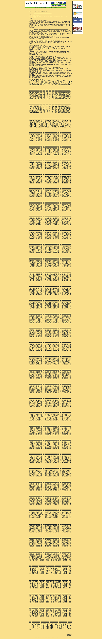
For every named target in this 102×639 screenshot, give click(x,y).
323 (44, 91)
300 (52, 90)
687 (44, 105)
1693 (66, 150)
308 (64, 90)
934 (37, 114)
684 (40, 105)
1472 (64, 139)
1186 (65, 125)
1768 (41, 154)
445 (59, 95)
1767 (40, 154)
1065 (51, 120)
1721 (36, 152)
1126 (39, 123)
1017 (43, 118)
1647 (62, 148)
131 (52, 83)
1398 (49, 136)
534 (67, 98)
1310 (49, 132)
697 (59, 105)
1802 (64, 155)
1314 (56, 132)
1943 (40, 163)
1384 (64, 135)
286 (31, 90)
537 (30, 99)
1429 (66, 137)
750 (55, 107)
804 (52, 109)
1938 (30, 163)
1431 (70, 137)
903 (33, 113)
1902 (45, 161)
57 (45, 81)
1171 (37, 125)
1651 (70, 148)
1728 (49, 152)
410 (49, 94)
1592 (41, 146)
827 (44, 110)
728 (64, 106)
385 (53, 93)
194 (61, 85)
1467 (55, 139)
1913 (66, 161)
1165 (68, 124)
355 (50, 92)
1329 (43, 133)
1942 (38, 163)
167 (62, 84)
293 (41, 90)
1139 (63, 123)
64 (53, 81)
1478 (34, 140)
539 (33, 99)
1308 (45, 132)
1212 (30, 127)
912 (46, 113)
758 (67, 107)
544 (40, 99)
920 (58, 113)
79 (69, 81)
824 (40, 110)
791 (33, 109)
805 (53, 109)
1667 (58, 149)
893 (59, 112)
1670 (64, 149)
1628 (68, 147)
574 (43, 100)
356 (52, 92)
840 (64, 110)
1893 (70, 160)
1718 (30, 152)
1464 (49, 139)
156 (46, 84)
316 (34, 91)
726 (61, 106)
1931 (58, 162)
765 (36, 108)
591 (68, 100)
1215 (36, 127)
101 (50, 82)
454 (31, 96)
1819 (55, 156)
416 (58, 94)
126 (44, 83)
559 (62, 99)
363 (62, 92)
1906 (53, 161)
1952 (57, 163)
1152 (45, 124)
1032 (30, 119)
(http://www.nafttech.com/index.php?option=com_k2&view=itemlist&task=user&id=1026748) (53, 29)
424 (69, 94)
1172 (39, 125)
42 (29, 81)
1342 (68, 133)
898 (67, 112)
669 (59, 104)
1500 (34, 141)
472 (58, 96)
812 (64, 109)
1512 (56, 141)
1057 (36, 120)
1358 (57, 134)
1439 (43, 138)
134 (56, 83)
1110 (52, 122)
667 (56, 104)
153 (41, 84)
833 (53, 110)
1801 (62, 155)
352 (46, 92)
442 (55, 95)
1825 (66, 156)
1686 (53, 150)
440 (52, 95)
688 (46, 105)
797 (41, 109)
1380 (57, 135)
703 (68, 105)
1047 (58, 119)
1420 (49, 137)
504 (64, 97)
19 (47, 80)
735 (33, 107)
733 (30, 107)
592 (70, 100)
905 (36, 113)
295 (44, 90)
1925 (47, 162)
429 (36, 95)
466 (49, 96)
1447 (58, 138)
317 (36, 91)
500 (58, 97)
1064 (49, 120)
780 (58, 108)
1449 (62, 138)
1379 (55, 135)
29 (58, 80)
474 (61, 96)
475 (62, 96)
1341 (66, 133)
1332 (49, 133)
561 (65, 99)
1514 (60, 141)
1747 (43, 153)
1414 (38, 137)
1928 (53, 162)
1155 (50, 124)
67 (56, 81)
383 (50, 93)
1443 (51, 138)
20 (48, 80)
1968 (45, 164)
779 (56, 108)
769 (41, 108)
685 (41, 105)
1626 (64, 147)
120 (35, 83)
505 (65, 97)
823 (39, 110)
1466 (53, 139)
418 (61, 94)
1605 (66, 146)
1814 (45, 156)
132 (53, 83)
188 (52, 85)
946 (55, 114)
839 (62, 110)
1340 (64, 133)
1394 (41, 136)
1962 (34, 164)
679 (33, 105)
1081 (40, 121)
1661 (47, 149)
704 (70, 105)
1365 (70, 134)
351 (44, 92)
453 (30, 96)
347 (39, 92)
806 (55, 109)
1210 (67, 126)
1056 (34, 120)
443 (56, 95)
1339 (62, 133)
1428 (64, 137)
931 (33, 114)
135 (57, 83)
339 (68, 91)
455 (33, 96)
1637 (43, 148)
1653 (32, 149)
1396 (45, 136)
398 (31, 94)
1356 (53, 134)
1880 (45, 160)
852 (40, 111)
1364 (68, 134)
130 (50, 83)
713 (41, 106)
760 (70, 107)
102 (52, 82)
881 (41, 112)
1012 (34, 118)
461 (41, 96)
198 (67, 85)
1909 (58, 161)
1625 (62, 147)
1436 (38, 138)
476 (64, 96)
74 (63, 81)
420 (64, 94)
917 (53, 113)
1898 (38, 161)
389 (59, 93)
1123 (34, 123)
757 (65, 107)
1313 (55, 132)
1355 (51, 134)
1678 (38, 150)
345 (36, 92)
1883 (51, 160)
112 (66, 82)
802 (49, 109)
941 (47, 114)
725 (59, 106)
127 (46, 83)
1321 (70, 132)
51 (39, 81)
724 (58, 106)
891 (56, 112)
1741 (32, 153)
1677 (36, 150)
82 (29, 82)
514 (37, 98)
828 (46, 110)
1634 (38, 148)
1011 (32, 118)
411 (50, 94)
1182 (57, 125)
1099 (32, 122)
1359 (58, 134)
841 (65, 110)
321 (41, 91)
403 (39, 94)
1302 (34, 132)
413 (53, 94)
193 (59, 85)
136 (59, 83)
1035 (36, 119)
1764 (34, 154)
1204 (56, 126)
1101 (36, 122)
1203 (54, 126)
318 (37, 91)
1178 (50, 125)
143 (69, 83)
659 (44, 104)
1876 (38, 160)
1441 (47, 138)
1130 (47, 123)
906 (37, 113)
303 (56, 90)
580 (52, 100)
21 (49, 80)
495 (50, 97)
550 (49, 99)
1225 (55, 127)
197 (65, 85)
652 (34, 104)
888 (52, 112)
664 (52, 104)
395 (68, 93)
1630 (30, 148)
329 (53, 91)
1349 (40, 134)
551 (50, 99)
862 (55, 111)
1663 (51, 149)
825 (41, 110)
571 (39, 100)
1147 (36, 124)
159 (50, 84)
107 (59, 82)
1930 (57, 162)
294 (43, 90)
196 (64, 85)
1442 (49, 138)
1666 (57, 149)
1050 (64, 119)
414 (55, 94)
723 (56, 106)
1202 (52, 126)
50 (38, 81)
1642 (53, 148)
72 (61, 81)
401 (36, 94)
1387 (70, 135)
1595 (47, 146)
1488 (53, 140)
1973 (55, 164)
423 (68, 94)
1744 (38, 153)
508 (70, 97)
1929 (55, 162)
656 (40, 104)
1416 (41, 137)
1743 (36, 153)
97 (45, 82)
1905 (51, 161)
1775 (55, 154)
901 (30, 113)
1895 (32, 161)
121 (37, 83)
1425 (58, 137)
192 (58, 85)
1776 (57, 154)
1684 (49, 150)
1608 (30, 147)
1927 (51, 162)
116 (30, 83)
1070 (60, 120)
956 (70, 114)
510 (31, 98)
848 (34, 111)
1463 (47, 139)
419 (62, 94)
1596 (49, 146)
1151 (43, 124)
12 (40, 80)
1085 (47, 121)
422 (67, 94)
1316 (60, 132)
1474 (68, 139)
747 (50, 107)
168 (64, 84)
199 (68, 85)
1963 (36, 164)
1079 (36, 121)
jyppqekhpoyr (36, 67)
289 (36, 90)
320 (40, 91)
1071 (62, 120)
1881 (47, 160)
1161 (61, 124)
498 (55, 97)
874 (31, 112)
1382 (60, 135)
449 (65, 95)
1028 (64, 118)
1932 (60, 162)
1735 (62, 152)
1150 (41, 124)
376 (40, 93)
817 (30, 110)
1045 (55, 119)
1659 (43, 149)
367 (68, 92)
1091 (58, 121)
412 (52, 94)
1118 (66, 122)
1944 (41, 163)
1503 (40, 141)
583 (56, 100)
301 (53, 90)
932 (34, 114)
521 (47, 98)
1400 (53, 136)
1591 (40, 146)
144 (71, 83)
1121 (30, 123)
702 (67, 105)
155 (44, 84)
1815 (47, 156)
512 (34, 98)
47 (35, 81)
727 (62, 106)
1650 (68, 148)
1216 (38, 127)
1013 (36, 118)
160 (52, 84)
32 (61, 80)
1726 (45, 152)
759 (68, 107)
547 (44, 99)
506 (67, 97)
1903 (47, 161)
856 (46, 111)
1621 (55, 147)
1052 (68, 119)
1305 (40, 132)
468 (52, 96)
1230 (64, 127)
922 (61, 113)
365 (65, 92)
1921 (40, 162)
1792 (45, 155)
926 (67, 113)
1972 (53, 164)
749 (53, 107)
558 (61, 99)
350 (43, 92)
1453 (70, 138)
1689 (58, 150)
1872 (30, 160)
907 (39, 113)
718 (49, 106)
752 (58, 107)
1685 (51, 150)
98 (46, 82)
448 (64, 95)
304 (58, 90)
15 (43, 80)
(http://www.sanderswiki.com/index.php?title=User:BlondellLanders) (50, 40)
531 (62, 98)
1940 (34, 163)
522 (49, 98)
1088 (53, 121)
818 (31, 110)
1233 (70, 127)
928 (69, 113)
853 (41, 111)
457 (36, 96)
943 (50, 114)
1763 (32, 154)
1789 (40, 155)
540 (34, 99)
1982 (30, 165)
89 (37, 82)
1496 (68, 140)
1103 (39, 122)
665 (53, 104)
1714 (64, 151)
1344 (30, 134)
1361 (62, 134)
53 (41, 81)
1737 (66, 152)
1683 (47, 150)
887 (50, 112)
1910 (60, 161)
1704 (45, 151)
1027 (62, 118)
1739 (70, 152)
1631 (32, 148)
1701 (40, 151)
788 (70, 108)
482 (31, 97)
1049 (62, 119)
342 (31, 92)
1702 (41, 151)
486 (37, 97)
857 (47, 111)
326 (49, 91)
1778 (60, 154)
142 (68, 83)
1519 (70, 141)
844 (70, 110)
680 (34, 105)
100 (49, 82)
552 (52, 99)
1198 (45, 126)
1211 (69, 126)
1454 (30, 139)
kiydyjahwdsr (36, 56)
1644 (57, 148)
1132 (50, 123)
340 (70, 91)
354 (49, 92)
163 (56, 84)
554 (55, 99)
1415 (39, 137)
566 (31, 100)
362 (61, 92)
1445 (55, 138)
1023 (55, 118)
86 (34, 82)
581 (53, 100)
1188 (68, 125)
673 (65, 104)
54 (42, 81)
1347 (36, 134)
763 (33, 108)
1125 (37, 123)
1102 (37, 122)
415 (56, 94)
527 (56, 98)
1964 (38, 164)
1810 (38, 156)
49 (37, 81)
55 (43, 81)
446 (61, 95)
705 (30, 106)
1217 (40, 127)
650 (31, 104)
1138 (61, 123)
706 (31, 106)
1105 (43, 122)
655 (39, 104)
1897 (36, 161)
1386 (68, 135)
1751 (51, 153)
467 (50, 96)
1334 (53, 133)
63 (52, 81)
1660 (45, 149)
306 (61, 90)
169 (65, 84)
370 (31, 93)
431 (39, 95)
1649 (66, 148)
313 (30, 91)
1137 (59, 123)
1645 (58, 148)
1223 (51, 127)
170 (67, 84)
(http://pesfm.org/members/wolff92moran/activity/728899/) (47, 56)
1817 (51, 156)
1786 (34, 155)
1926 (49, 162)
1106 (45, 122)
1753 (55, 153)
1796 (53, 155)
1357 (55, 134)
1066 (53, 120)
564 (70, 99)
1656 (38, 149)
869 (65, 111)
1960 (30, 164)
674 (67, 104)
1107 (47, 122)
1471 (62, 139)
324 (46, 91)
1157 (54, 124)
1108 (48, 122)
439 (50, 95)
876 (34, 112)
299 (50, 90)
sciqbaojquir (36, 13)
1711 (58, 151)
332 (58, 91)
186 (49, 85)
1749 (47, 153)
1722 (38, 152)
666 (55, 104)
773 (47, 108)
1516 (64, 141)
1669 (62, 149)
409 (47, 94)
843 (68, 110)
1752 (53, 153)
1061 (43, 120)
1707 (51, 151)
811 (62, 109)
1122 (32, 123)
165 (59, 84)
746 (49, 107)
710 (37, 106)
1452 (68, 138)
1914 (68, 161)
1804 (68, 155)
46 (34, 81)
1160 (59, 124)
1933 (62, 162)
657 (41, 104)
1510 (53, 141)
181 (41, 85)
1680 (41, 150)
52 (40, 81)
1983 (32, 165)
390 (61, 93)
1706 (49, 151)
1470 (60, 139)
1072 (64, 120)
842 (67, 110)
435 (44, 95)
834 (55, 110)
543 (39, 99)
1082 (41, 121)
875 (33, 112)
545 (41, 99)
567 (33, 100)
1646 (60, 148)
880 (40, 112)
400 (34, 94)
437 (47, 95)
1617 (47, 147)
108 (61, 82)
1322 (30, 133)
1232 (68, 127)
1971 (51, 164)
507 (68, 97)
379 (44, 93)
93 (41, 82)
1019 (47, 118)
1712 (60, 151)
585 (59, 100)
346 (37, 92)
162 (55, 84)
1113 (57, 122)
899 (68, 112)
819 (33, 110)
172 (70, 84)
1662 (49, 149)
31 (60, 80)
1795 (51, 155)
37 (66, 80)
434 (43, 95)
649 (30, 104)
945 (53, 114)
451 (68, 95)
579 (50, 100)
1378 (53, 135)
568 (34, 100)
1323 (32, 133)
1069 (58, 120)
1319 (66, 132)
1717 (70, 151)
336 (64, 91)
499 (56, 97)
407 (44, 94)
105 (56, 82)
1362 (64, 134)
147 (33, 84)
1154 (48, 124)
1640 (49, 148)
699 (62, 105)
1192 (34, 126)
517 (41, 98)
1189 (70, 125)
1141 (67, 123)
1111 (54, 122)
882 (43, 112)
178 (37, 85)
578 (49, 100)
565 (30, 100)
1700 (38, 151)
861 (53, 111)
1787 (36, 155)
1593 (43, 146)
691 (50, 105)
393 (65, 93)
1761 (70, 153)
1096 (68, 121)
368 (70, 92)
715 (44, 106)
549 (47, 99)
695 (56, 105)
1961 (32, 164)
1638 (45, 148)
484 (34, 97)
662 (49, 104)
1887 (58, 160)
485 (36, 97)
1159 (57, 124)
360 (58, 92)
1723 (40, 152)
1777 (58, 154)
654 (37, 104)
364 (64, 92)
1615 (43, 147)
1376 (49, 135)
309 (65, 90)
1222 (49, 127)
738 (37, 107)
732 (69, 106)
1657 (40, 149)
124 (41, 83)
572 (40, 100)
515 (38, 98)
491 (44, 97)
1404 (60, 136)
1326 (38, 133)
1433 (32, 138)
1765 (36, 154)
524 (52, 98)
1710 (57, 151)
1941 (36, 163)
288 (34, 90)
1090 (57, 121)
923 (62, 113)
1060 (41, 120)
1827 (70, 156)
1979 (66, 164)
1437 (40, 138)
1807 (32, 156)
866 (61, 111)
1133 (52, 123)
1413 (36, 137)
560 (64, 99)
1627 (66, 147)
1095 (66, 121)
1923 (43, 162)
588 (64, 100)
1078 (34, 121)
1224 (53, 127)
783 (62, 108)
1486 (49, 140)
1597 (51, 146)
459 (39, 96)
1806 (30, 156)
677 (30, 105)
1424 (56, 137)
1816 (49, 156)
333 (59, 91)
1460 (41, 139)
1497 (70, 140)
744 (46, 107)
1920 (38, 162)
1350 (41, 134)
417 (59, 94)
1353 (47, 134)
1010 (30, 118)
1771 (47, 154)
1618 (49, 147)
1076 (30, 121)
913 (47, 113)
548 (46, 99)
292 (40, 90)
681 (36, 105)
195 (62, 85)
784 (64, 108)
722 (55, 106)
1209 (65, 126)
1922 (41, 162)
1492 (60, 140)
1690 (60, 150)
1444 (53, 138)
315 (33, 91)
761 (30, 108)
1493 (62, 140)
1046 (57, 119)
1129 (45, 123)
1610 (34, 147)
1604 (64, 146)
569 (36, 100)
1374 (45, 135)
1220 (45, 127)
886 (49, 112)
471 (56, 96)
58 (46, 81)
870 (67, 111)
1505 (43, 141)
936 (40, 114)
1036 (38, 119)
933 (36, 114)
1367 (32, 135)
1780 (64, 154)
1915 (70, 161)
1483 (43, 140)
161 (53, 84)
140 (65, 83)
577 (47, 100)
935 (39, 114)
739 (39, 107)
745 (47, 107)
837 (59, 110)
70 (59, 81)
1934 (64, 162)
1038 (41, 119)
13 (41, 80)
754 (61, 107)
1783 (70, 154)
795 (39, 109)
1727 (47, 152)
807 (56, 109)
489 (41, 97)
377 (41, 93)
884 (46, 112)
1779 (62, 154)
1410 (30, 137)
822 (37, 110)
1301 (32, 132)
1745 (40, 153)
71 (60, 81)
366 (67, 92)
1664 (53, 149)
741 (41, 107)
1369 (36, 135)
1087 (51, 121)
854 (43, 111)
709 (36, 106)
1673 (70, 149)
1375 (47, 135)
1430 (68, 137)
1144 (30, 124)
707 (33, 106)
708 (34, 106)
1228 (60, 127)
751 (56, 107)
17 (45, 80)
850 (37, 111)
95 (43, 82)
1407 (66, 136)
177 (36, 85)
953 (65, 114)
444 (58, 95)
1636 (41, 148)
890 (55, 112)
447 (62, 95)
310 (67, 90)
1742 (34, 153)
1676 (34, 150)
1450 (64, 138)
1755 (58, 153)
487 (39, 97)
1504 (41, 141)
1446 (57, 138)
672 (64, 104)
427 (33, 95)
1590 (38, 146)
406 (43, 94)
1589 (36, 146)
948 (58, 114)
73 (62, 81)
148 (34, 84)
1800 (60, 155)
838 (61, 110)
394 (67, 93)
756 (64, 107)
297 (47, 90)
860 (52, 111)
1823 (62, 156)
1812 (41, 156)
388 (58, 93)
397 (30, 94)
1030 (68, 118)
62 (51, 81)
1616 (45, 147)
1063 (47, 120)
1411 (32, 137)
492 (46, 97)
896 (64, 112)
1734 (60, 152)
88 (36, 82)
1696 (30, 151)
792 (34, 109)
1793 (47, 155)
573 (41, 100)
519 (44, 98)
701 (65, 105)
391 (62, 93)
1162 (63, 124)
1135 (56, 123)
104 (55, 82)
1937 (70, 162)
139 (63, 83)
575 (44, 100)
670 (61, 104)
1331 (47, 133)
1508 (49, 141)
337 (65, 91)
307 (62, 90)
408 (46, 94)
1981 (70, 164)
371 (33, 93)
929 (30, 114)
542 (37, 99)
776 (52, 108)
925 (65, 113)
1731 (55, 152)
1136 (57, 123)
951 (62, 114)
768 (40, 108)
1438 (41, 138)
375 (39, 93)
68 (57, 81)
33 (62, 80)
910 (43, 113)
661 (47, 104)
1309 (47, 132)
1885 (55, 160)
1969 (47, 164)
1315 (58, 132)
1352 (45, 134)
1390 (34, 136)
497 (53, 97)
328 (52, 91)
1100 (34, 122)
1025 (58, 118)
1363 (66, 134)
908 (40, 113)
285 (30, 90)
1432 (30, 138)
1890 (64, 160)
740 (40, 107)
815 (68, 109)
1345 (32, 134)
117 (31, 83)
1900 (41, 161)
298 (49, 90)
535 (68, 98)
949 (59, 114)
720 (52, 106)
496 (52, 97)
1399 (51, 136)
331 (56, 91)
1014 (38, 118)
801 (47, 109)
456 (34, 96)
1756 (60, 153)
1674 (30, 150)
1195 (39, 126)
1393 (40, 136)
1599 (55, 146)
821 (36, 110)
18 (46, 80)
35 (64, 80)
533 (65, 98)
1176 (47, 125)
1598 (53, 146)
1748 (45, 153)
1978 (64, 164)
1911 (62, 161)
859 (50, 111)
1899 (40, 161)
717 (47, 106)
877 (36, 112)
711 (38, 106)
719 (50, 106)
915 (50, 113)
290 (37, 90)
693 (53, 105)
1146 (34, 124)
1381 (58, 135)
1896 (34, 161)
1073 (66, 120)
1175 (45, 125)
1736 (64, 152)
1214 (34, 127)
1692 (64, 150)
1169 (34, 125)
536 (69, 98)
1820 (56, 156)
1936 (68, 162)
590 (67, 100)
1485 (47, 140)
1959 (70, 163)
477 (65, 96)
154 (43, 84)
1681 (43, 150)
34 (63, 80)
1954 (60, 163)
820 (34, 110)
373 (36, 93)
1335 (55, 133)
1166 (70, 124)
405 (41, 94)
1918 (34, 162)
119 (34, 83)
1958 (68, 163)
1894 (30, 161)
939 (44, 114)
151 (39, 84)
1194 (37, 126)
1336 (57, 133)
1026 (60, 118)
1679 (40, 150)
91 (39, 82)
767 (39, 108)
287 (33, 90)
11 (39, 80)
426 (31, 95)
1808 (34, 156)
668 (58, 104)
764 (34, 108)
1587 (32, 146)
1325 (36, 133)
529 (59, 98)
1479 (36, 140)
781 (59, 108)
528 (58, 98)
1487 (51, 140)
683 (39, 105)
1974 (57, 164)
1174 (43, 125)
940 (46, 114)
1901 (43, 161)
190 (55, 85)
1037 (40, 119)
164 (58, 84)
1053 (70, 119)
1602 (60, 146)
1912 (64, 161)
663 (50, 104)
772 (46, 108)
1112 (56, 122)
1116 (63, 122)
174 (31, 85)
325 (47, 91)
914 (49, 113)
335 (62, 91)
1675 (32, 150)
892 (58, 112)
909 (41, 113)
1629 (70, 147)
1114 (59, 122)
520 (46, 98)
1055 (32, 120)
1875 (36, 160)
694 (55, 105)
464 (46, 96)
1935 (66, 162)
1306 (41, 132)
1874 (34, 160)
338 (67, 91)
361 (59, 92)
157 (47, 84)
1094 (64, 121)
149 (36, 84)
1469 (58, 139)
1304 (38, 132)
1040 (45, 119)
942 (49, 114)
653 (36, 104)
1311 (51, 132)
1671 (66, 149)
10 (38, 80)
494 (49, 97)
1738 (68, 152)
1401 (55, 136)
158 (49, 84)
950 (61, 114)
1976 (60, 164)
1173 (41, 125)
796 (40, 109)
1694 (68, 150)
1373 (43, 135)
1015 (39, 118)
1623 (58, 147)
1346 (34, 134)
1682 (45, 150)
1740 (30, 153)
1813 (43, 156)
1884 (53, 160)
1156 (52, 124)
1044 (53, 119)
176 (34, 85)
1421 (51, 137)
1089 (55, 121)
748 (52, 107)
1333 (51, 133)
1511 (55, 141)
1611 (36, 147)
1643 (55, 148)
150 (37, 84)
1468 (57, 139)
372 (34, 93)
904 (34, 113)
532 (64, 98)
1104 (41, 122)
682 (37, 105)
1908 (57, 161)
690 (49, 105)
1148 (37, 124)
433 (41, 95)
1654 (34, 149)
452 (70, 95)
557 (59, 99)
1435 (36, 138)
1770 (45, 154)
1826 (68, 156)
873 (30, 112)
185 (47, 85)
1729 (51, 152)
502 (61, 97)
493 (47, 97)
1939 (32, 163)
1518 (68, 141)
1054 (30, 120)
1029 (66, 118)
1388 (30, 136)
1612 (38, 147)
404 (40, 94)
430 (37, 95)
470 (55, 96)
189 (53, 85)
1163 (65, 124)
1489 (55, 140)
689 (47, 105)
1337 (58, 133)
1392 (38, 136)
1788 (38, 155)
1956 (64, 163)
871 (68, 111)
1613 (39, 147)
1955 (62, 163)
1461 (43, 139)
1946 (45, 163)
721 (53, 106)
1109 (50, 122)
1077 (32, 121)
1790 (41, 155)
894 (61, 112)
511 (33, 98)
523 (50, 98)
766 (37, 108)
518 (43, 98)
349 (41, 92)
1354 (49, 134)
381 (47, 93)
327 (50, 91)
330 (55, 91)
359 (56, 92)
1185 (63, 125)
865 (59, 111)
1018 (45, 118)
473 (59, 96)
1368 (34, 135)
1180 (54, 125)
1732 (57, 152)
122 (38, 83)
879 (39, 112)
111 (65, 82)
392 (64, 93)
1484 (45, 140)
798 (43, 109)
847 (33, 111)
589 (65, 100)
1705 (47, 151)
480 (70, 96)
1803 (66, 155)
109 (62, 82)
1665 (55, 149)
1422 (53, 137)
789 (30, 109)
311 (68, 90)
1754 (57, 153)
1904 (49, 161)
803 (50, 109)
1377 (51, 135)
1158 (56, 124)
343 (33, 92)
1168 (32, 125)
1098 (30, 122)
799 (44, 109)
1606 (68, 146)
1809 (36, 156)
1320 (68, 132)
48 (36, 81)
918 (55, 113)
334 (61, 91)
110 (64, 82)
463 (44, 96)
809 (59, 109)
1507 (47, 141)
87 (35, 82)
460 (40, 96)
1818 (53, 156)
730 (67, 106)
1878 (41, 160)
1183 (59, 125)
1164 (67, 124)
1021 (51, 118)
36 (65, 80)
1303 (36, 132)
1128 (43, 123)
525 (53, 98)
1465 (51, 139)
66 (55, 81)
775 (50, 108)
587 (62, 100)
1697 (32, 151)
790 (31, 109)
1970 (49, 164)
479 (68, 96)
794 (37, 109)
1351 (43, 134)
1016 (41, 118)
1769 (43, 154)
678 (31, 105)
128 (47, 83)
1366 (30, 135)
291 (39, 90)
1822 (60, 156)
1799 (58, 155)
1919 (36, 162)
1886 (57, 160)
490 (43, 97)
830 (49, 110)
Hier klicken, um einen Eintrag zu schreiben (36, 79)
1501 (36, 141)
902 (31, 113)
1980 (68, 164)
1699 (36, 151)
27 (56, 80)
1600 (57, 146)
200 (70, 85)
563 (68, 99)
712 (40, 106)
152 (40, 84)
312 (69, 90)
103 (53, 82)
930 (31, 114)
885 (47, 112)
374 (37, 93)
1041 (47, 119)
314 (31, 91)
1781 (66, 154)
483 (33, 97)
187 (50, 85)
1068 (57, 120)
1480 (38, 140)
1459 (40, 139)
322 (43, 91)
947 (56, 114)
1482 (41, 140)
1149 (39, 124)
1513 (58, 141)
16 (44, 80)
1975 (58, 164)
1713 (62, 151)
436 (46, 95)
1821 (58, 156)
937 (41, 114)
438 (49, 95)
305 (59, 90)
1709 (55, 151)
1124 (36, 123)
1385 (66, 135)
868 (64, 111)
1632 (34, 148)
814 (67, 109)
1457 (36, 139)
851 (39, 111)
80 (70, 81)
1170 (36, 125)
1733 (58, 152)
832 (52, 110)
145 (30, 84)
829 (47, 110)
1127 (41, 123)
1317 (62, 132)
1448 (60, 138)
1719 (32, 152)
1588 (34, 146)
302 (55, 90)
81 (71, 81)
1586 (30, 146)
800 (46, 109)
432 (40, 95)
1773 (51, 154)
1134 (54, 123)
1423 (55, 137)
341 (30, 92)
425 (30, 95)
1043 (51, 119)
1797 (55, 155)
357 (53, 92)
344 (34, 92)
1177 (48, 125)
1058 (38, 120)
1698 (34, 151)
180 (40, 85)
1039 (43, 119)
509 (30, 98)
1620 (53, 147)
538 (31, 99)
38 (67, 80)
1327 (40, 133)
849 (36, 111)
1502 (38, 141)
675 (68, 104)
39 (68, 80)
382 (49, 93)
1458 (38, 139)
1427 (62, 137)
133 (55, 83)
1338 (60, 133)
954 (67, 114)
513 (36, 98)
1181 (56, 125)
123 (40, 83)
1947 (47, 163)
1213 (32, 127)
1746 (41, 153)
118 (32, 83)
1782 (68, 154)
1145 (32, 124)
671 (62, 104)
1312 (53, 132)
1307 (43, 132)
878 (37, 112)
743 (44, 107)
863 (56, 111)
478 (67, 96)
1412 (34, 137)
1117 (64, 122)
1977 (62, 164)
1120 (70, 122)
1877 (40, 160)
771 (44, 108)
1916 (30, 162)
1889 (62, 160)
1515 (62, 141)
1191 (32, 126)
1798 (57, 155)
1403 (58, 136)
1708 (53, 151)
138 (62, 83)
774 (49, 108)
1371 (40, 135)
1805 (70, 155)
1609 (32, 147)
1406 (64, 136)
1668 (60, 149)
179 (39, 85)
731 (68, 106)
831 (50, 110)
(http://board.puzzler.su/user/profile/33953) (45, 13)
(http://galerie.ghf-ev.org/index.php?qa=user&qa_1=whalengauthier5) (50, 67)
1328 (41, 133)
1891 (66, 160)
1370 (38, 135)
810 (61, 109)
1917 (32, 162)
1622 (56, 147)
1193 (36, 126)
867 (62, 111)
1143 (70, 123)
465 (47, 96)
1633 (36, 148)
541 (36, 99)
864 (58, 111)
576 (46, 100)
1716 (68, 151)
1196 (41, 126)
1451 (66, 138)
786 (67, 108)
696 (58, 105)
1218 (41, 127)
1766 (38, 154)
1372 (41, 135)
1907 (55, 161)
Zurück (30, 80)
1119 (68, 122)
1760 (68, 153)
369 (30, 93)
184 (46, 85)
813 (65, 109)
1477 (32, 140)
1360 (60, 134)
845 (30, 111)
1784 (30, 155)
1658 (41, 149)
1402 (57, 136)
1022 (53, 118)
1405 (62, 136)
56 (44, 81)
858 (49, 111)
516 (40, 98)
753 (59, 107)
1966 (41, 164)
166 (61, 84)
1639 (47, 148)
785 (65, 108)
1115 (61, 122)
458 (37, 96)
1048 (60, 119)
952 (64, 114)
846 (31, 111)
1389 (32, 136)
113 (68, 82)
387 (56, 93)
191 (56, 85)
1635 (40, 148)
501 (59, 97)
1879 (43, 160)
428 (34, 95)
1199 (47, 126)
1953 (58, 163)
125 (43, 83)
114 (69, 82)
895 (62, 112)
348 (40, 92)
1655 (36, 149)
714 (43, 106)
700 (64, 105)
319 (39, 91)
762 (31, 108)
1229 (62, 127)
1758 (64, 153)
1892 (68, 160)
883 (44, 112)
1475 (70, 139)
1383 (62, 135)
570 (37, 100)
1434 (34, 138)
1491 (58, 140)
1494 (64, 140)
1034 (34, 119)
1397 (47, 136)
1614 (41, 147)
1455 (32, 139)
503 (62, 97)
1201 (50, 126)
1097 (70, 121)
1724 (41, 152)
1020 (49, 118)
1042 (49, 119)
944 (52, 114)
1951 (55, 163)
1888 (60, 160)
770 (43, 108)
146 (31, 84)
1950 (53, 163)
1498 (30, 141)
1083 (43, 121)
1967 (43, 164)
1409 (70, 136)
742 (43, 107)
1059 (40, 120)
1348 (38, 134)
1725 (43, 152)
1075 (70, 120)
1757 (62, 153)
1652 (30, 149)
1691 (62, 150)
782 (61, 108)
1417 (43, 137)
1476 (30, 140)
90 (38, 82)
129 (49, 83)
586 (61, 100)
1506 (45, 141)
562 (67, 99)
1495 (66, 140)
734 (31, 107)
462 (43, 96)
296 (46, 90)
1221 (47, 127)
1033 (32, 119)
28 (57, 80)
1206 (60, 126)
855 (44, 111)
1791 (43, 155)
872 (70, 111)
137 (60, 83)
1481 (40, 140)
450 (67, 95)
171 (68, 84)
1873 (32, 160)
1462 (45, 139)
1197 (43, 126)
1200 (48, 126)
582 (55, 100)
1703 (43, 151)
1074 (68, 120)
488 (40, 97)
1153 (47, 124)
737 (36, 107)
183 (44, 85)
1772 (49, 154)
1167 (30, 125)
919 (56, 113)
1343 (70, 133)
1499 (32, 141)
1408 (68, 136)
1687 (55, 150)
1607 (70, 146)
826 (43, 110)
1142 (68, 123)
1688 (57, 150)
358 (55, 92)
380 (46, 93)
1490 (57, 140)
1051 (66, 119)
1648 (64, 148)
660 (46, 104)
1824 (64, 156)
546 (43, 99)
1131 (48, 123)
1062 (45, 120)
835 (56, 110)
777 (53, 108)
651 (33, 104)
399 (33, 94)
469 (53, 96)
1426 (60, 137)
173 (30, 85)
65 (54, 81)
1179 (52, 125)
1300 (30, 132)
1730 (53, 152)
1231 (66, 127)
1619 (51, 147)
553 (53, 99)
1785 (32, 155)
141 (66, 83)
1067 (55, 120)
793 (36, 109)
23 (51, 80)
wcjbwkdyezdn (36, 40)
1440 (45, 138)
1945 (43, 163)
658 (43, 104)
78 (68, 81)
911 (44, 113)
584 (58, 100)
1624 (60, 147)
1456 (34, 139)
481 (30, 97)
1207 (62, 126)
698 (61, 105)
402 (37, 94)
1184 (61, 125)
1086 (49, 121)
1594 (45, 146)
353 (47, 92)
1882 (49, 160)
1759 (66, 153)
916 (52, 113)
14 (42, 80)
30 (59, 80)
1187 (67, 125)
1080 (38, 121)
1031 (70, 118)
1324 (34, 133)
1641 (51, 148)
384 (52, 93)
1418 (45, 137)
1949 (51, 163)
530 (61, 98)
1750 (49, 153)
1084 (45, 121)
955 (68, 114)
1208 (64, 126)
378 (43, 93)
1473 (66, 139)
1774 (53, 154)
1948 (49, 163)
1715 (66, 151)
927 (68, 113)
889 (53, 112)
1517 (66, 141)
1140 (65, 123)
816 (69, 109)
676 (70, 104)
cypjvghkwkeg (36, 29)
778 (55, 108)
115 (71, 82)
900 (70, 112)
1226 (57, 127)
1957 (66, 163)
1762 (30, 154)
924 (64, 113)
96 (44, 82)
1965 (40, 164)
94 (42, 82)
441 (53, 95)
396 (70, 93)
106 (58, 82)
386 (55, 93)
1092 (60, 121)
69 (58, 81)
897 (65, 112)
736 (34, 107)
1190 (30, 126)
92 (40, 82)
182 (43, 85)
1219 (43, 127)
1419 (47, 137)
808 (58, 109)
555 (56, 99)
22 (50, 80)
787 (68, 108)
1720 (34, 152)
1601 (58, 146)
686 (43, 105)
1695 (70, 150)
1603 (62, 146)
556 (58, 99)
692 (52, 105)
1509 (51, 141)
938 (43, 114)
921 (59, 113)
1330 (45, 133)
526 (55, 98)
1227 (58, 127)
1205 (58, 126)
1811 (39, 156)
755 (62, 107)
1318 (64, 132)
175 (33, 85)
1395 (43, 136)
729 (65, 106)
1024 (56, 118)
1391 (36, 136)
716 (46, 106)
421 (65, 94)
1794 (49, 155)
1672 (68, 149)
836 (58, 110)
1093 (62, 121)
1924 (45, 162)
